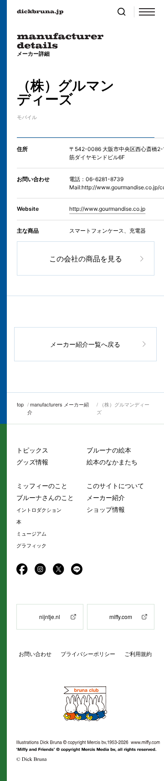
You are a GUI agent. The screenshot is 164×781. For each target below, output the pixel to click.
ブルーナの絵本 (109, 450)
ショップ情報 (106, 509)
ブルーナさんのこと (45, 497)
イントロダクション (39, 510)
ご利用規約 (138, 654)
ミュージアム (31, 534)
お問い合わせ (35, 654)
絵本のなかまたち (112, 462)
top (20, 404)
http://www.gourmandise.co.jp (107, 208)
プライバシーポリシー (88, 654)
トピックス (32, 450)
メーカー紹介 (106, 497)
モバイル (27, 117)
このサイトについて (115, 485)
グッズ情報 (32, 462)
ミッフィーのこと (41, 485)
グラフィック (31, 545)
